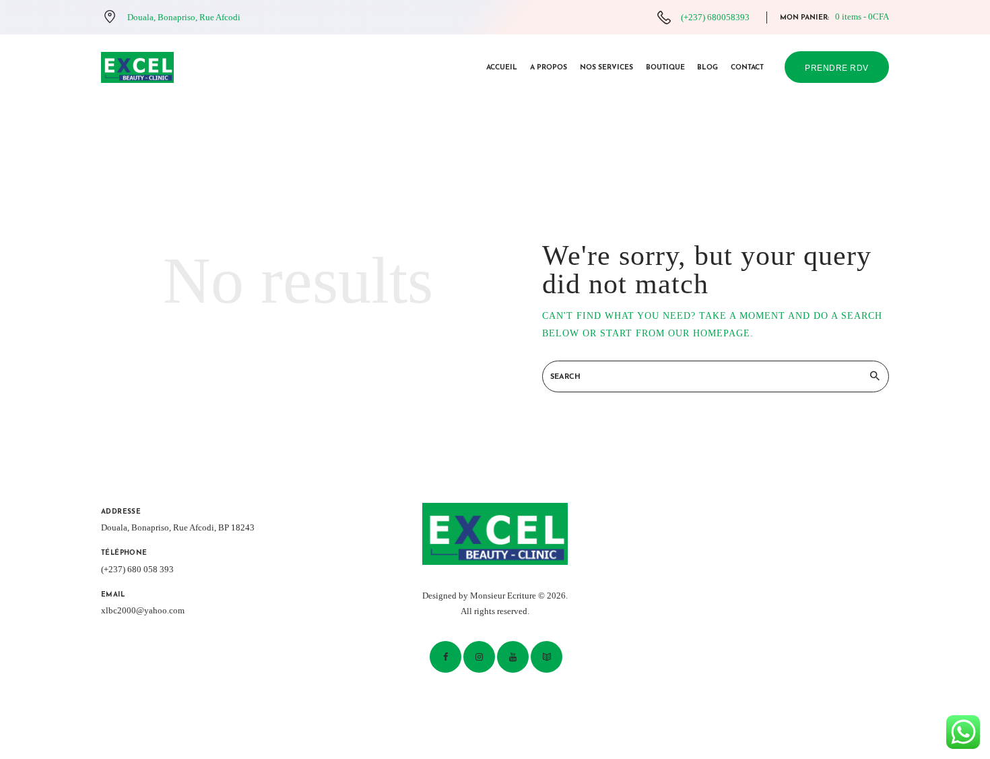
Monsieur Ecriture (503, 596)
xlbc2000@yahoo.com (143, 610)
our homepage (709, 333)
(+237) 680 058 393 (137, 569)
